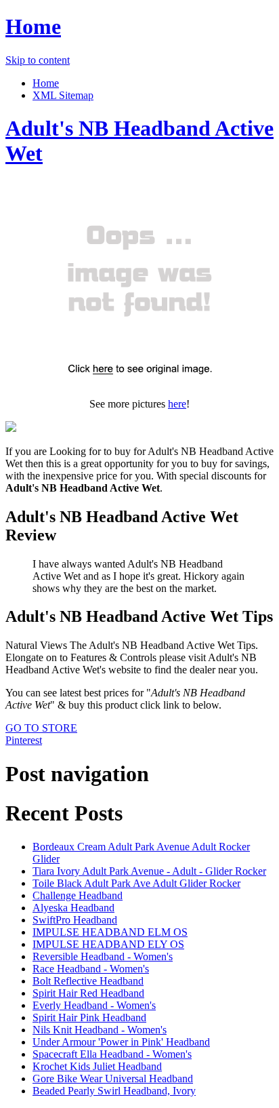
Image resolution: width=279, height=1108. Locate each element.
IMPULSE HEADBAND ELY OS (108, 944)
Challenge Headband (78, 895)
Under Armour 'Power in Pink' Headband (121, 1042)
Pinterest (23, 740)
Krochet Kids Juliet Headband (97, 1066)
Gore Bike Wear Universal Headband (113, 1078)
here (177, 404)
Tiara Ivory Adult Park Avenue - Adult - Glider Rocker (149, 871)
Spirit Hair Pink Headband (89, 1017)
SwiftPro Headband (75, 920)
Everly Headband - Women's (94, 1005)
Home (33, 26)
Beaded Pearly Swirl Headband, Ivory (114, 1090)
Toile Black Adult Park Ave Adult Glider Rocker (136, 883)
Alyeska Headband (73, 907)
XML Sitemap (63, 95)
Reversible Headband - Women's (103, 956)
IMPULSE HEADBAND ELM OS (110, 932)
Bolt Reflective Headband (88, 981)
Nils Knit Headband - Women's (100, 1029)
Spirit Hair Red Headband (88, 993)
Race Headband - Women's (91, 968)
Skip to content (37, 60)
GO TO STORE (41, 728)
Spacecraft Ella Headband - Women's (112, 1054)
